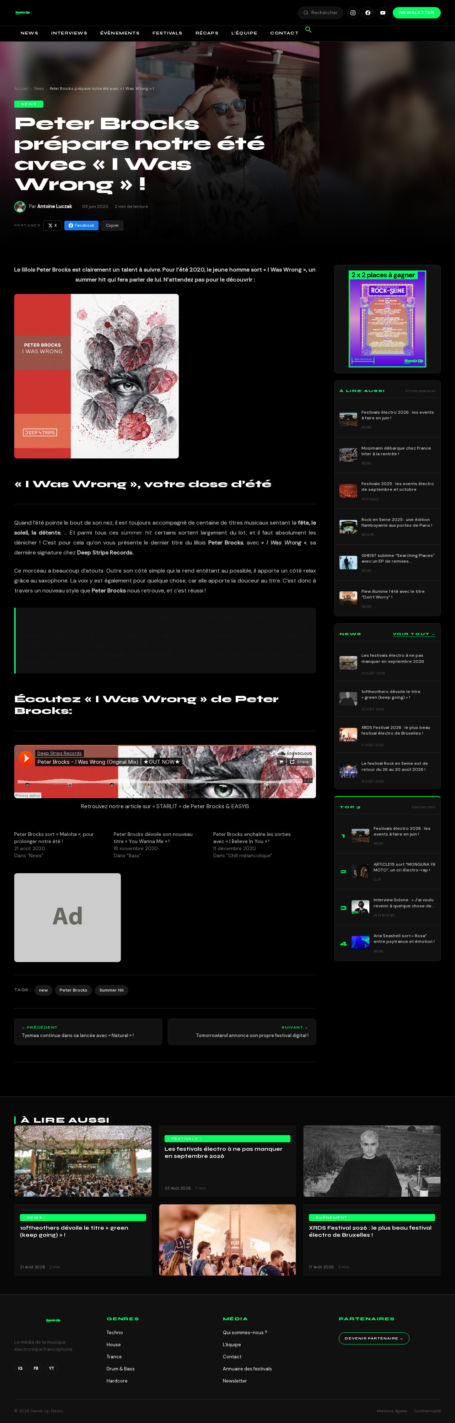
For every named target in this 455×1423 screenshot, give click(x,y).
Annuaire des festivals (247, 1369)
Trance (114, 1357)
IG (20, 1368)
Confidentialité (427, 1410)
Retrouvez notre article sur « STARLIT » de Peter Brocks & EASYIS (165, 806)
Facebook (84, 225)
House (114, 1345)
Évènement (332, 1217)
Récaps (207, 33)
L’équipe (244, 33)
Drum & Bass (121, 1369)
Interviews (69, 33)
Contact (284, 33)
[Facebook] (368, 12)
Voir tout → (414, 634)
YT (51, 1368)
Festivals (167, 33)
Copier (112, 225)
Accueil (21, 88)
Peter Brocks (73, 990)
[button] (22, 12)
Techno (115, 1333)
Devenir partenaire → (374, 1338)
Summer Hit (112, 990)
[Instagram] (353, 12)
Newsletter (416, 12)
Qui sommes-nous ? (245, 1333)
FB (36, 1368)
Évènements (120, 33)
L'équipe (232, 1345)
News (29, 33)
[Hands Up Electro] (22, 12)
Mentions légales (392, 1410)
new (43, 990)
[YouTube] (383, 12)
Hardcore (117, 1381)
